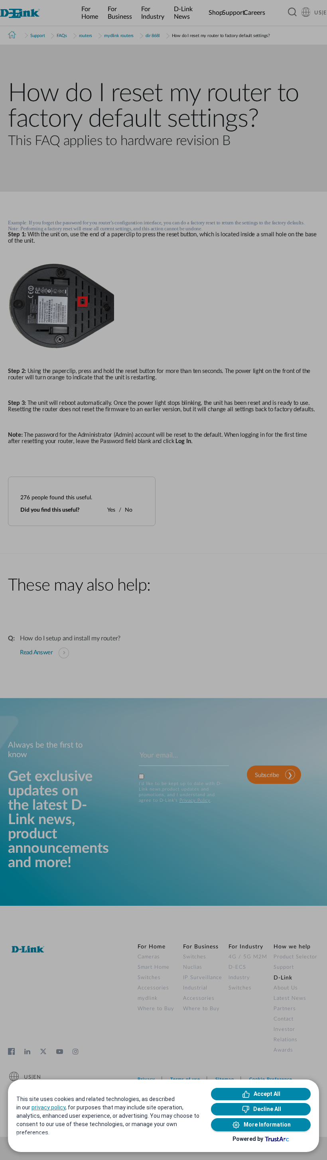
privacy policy (48, 1107)
